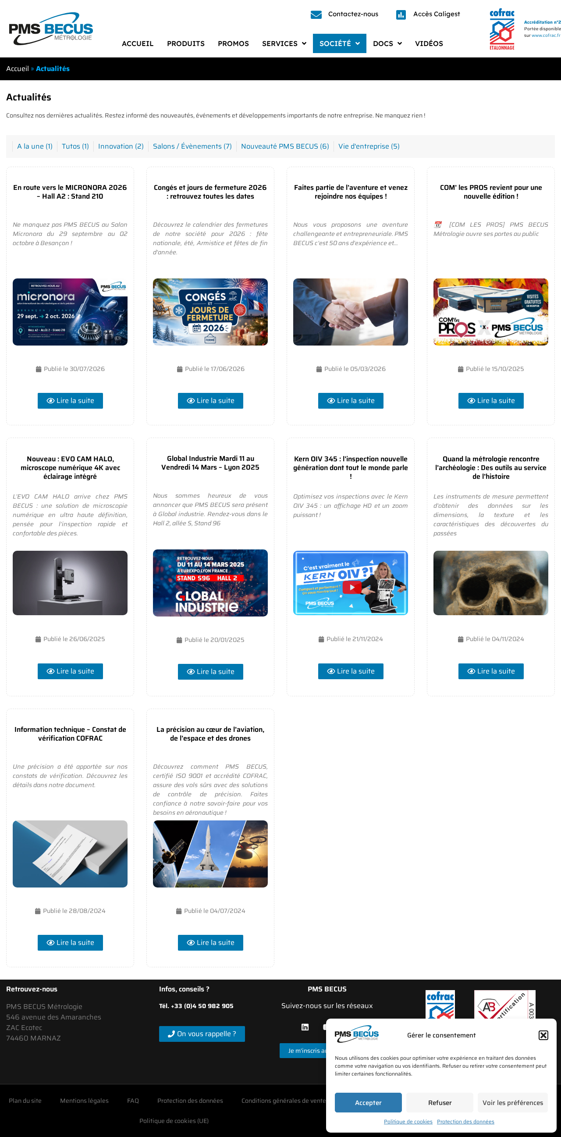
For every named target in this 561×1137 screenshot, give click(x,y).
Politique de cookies (408, 1121)
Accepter (368, 1103)
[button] (543, 1035)
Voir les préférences (513, 1103)
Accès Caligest (436, 14)
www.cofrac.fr (546, 35)
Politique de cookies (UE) (174, 1121)
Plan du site (25, 1100)
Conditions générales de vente (283, 1100)
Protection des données (465, 1121)
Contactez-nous (353, 14)
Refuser (440, 1103)
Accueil (17, 68)
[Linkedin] (305, 1027)
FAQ (133, 1100)
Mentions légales (84, 1100)
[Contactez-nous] (316, 14)
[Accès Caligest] (401, 14)
